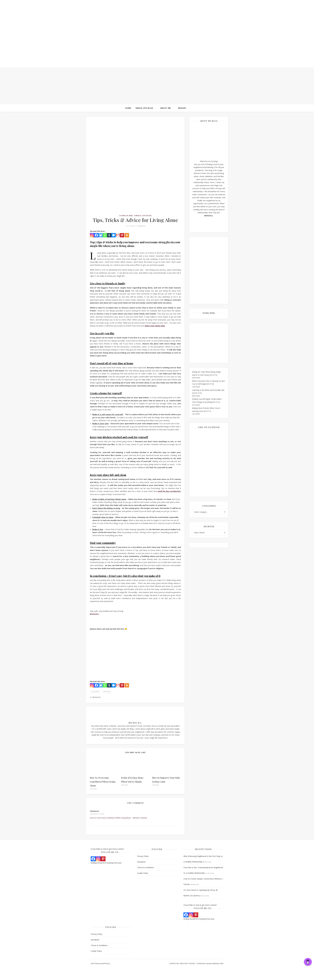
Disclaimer (141, 862)
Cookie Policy (142, 873)
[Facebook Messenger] (113, 235)
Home (128, 108)
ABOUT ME (184, 963)
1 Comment (140, 225)
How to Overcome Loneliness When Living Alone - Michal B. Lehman (118, 818)
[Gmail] (118, 235)
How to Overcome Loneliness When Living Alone (102, 781)
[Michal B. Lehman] (157, 37)
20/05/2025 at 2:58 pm (97, 814)
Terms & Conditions (145, 867)
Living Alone (126, 216)
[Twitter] (100, 235)
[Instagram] (92, 235)
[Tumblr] (109, 235)
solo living (106, 692)
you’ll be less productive (169, 491)
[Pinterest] (122, 235)
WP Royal (106, 963)
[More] (127, 235)
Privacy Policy (143, 856)
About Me (165, 108)
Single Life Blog (144, 108)
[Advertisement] (157, 86)
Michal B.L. (97, 697)
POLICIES (192, 963)
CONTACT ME (174, 963)
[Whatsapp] (105, 235)
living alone (95, 692)
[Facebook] (96, 235)
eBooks (182, 108)
